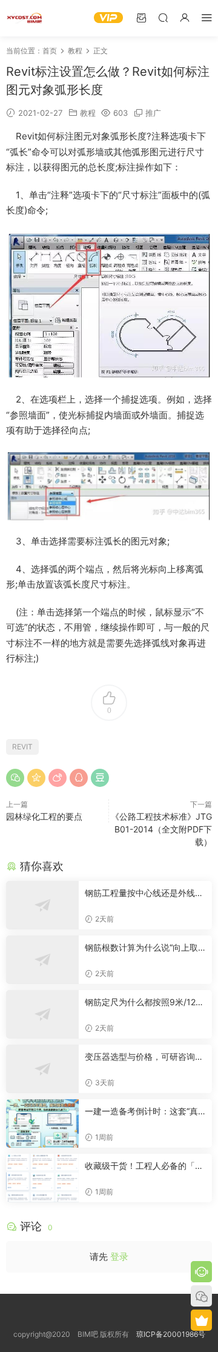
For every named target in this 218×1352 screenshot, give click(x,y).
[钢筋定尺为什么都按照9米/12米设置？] (42, 1014)
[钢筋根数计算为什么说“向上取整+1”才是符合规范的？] (42, 959)
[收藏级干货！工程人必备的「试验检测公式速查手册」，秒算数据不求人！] (42, 1178)
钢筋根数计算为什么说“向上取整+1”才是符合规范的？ (141, 948)
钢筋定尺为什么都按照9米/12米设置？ (144, 1002)
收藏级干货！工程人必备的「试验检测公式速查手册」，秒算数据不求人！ (144, 1166)
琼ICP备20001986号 (170, 1334)
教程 (88, 113)
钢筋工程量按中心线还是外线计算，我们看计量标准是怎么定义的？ (144, 893)
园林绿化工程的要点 (44, 816)
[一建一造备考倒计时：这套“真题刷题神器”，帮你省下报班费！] (42, 1123)
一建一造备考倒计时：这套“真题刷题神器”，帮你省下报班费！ (141, 1111)
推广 (153, 113)
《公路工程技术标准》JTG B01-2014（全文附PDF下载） (161, 829)
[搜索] (162, 17)
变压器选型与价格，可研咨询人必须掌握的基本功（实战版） (144, 1057)
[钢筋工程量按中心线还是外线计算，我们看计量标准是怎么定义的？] (42, 905)
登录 (119, 1256)
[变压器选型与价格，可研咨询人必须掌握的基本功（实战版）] (42, 1069)
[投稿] (141, 17)
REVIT (22, 746)
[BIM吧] (24, 18)
